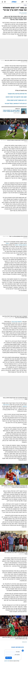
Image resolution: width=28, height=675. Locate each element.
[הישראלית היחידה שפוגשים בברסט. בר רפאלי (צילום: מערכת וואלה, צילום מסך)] (14, 226)
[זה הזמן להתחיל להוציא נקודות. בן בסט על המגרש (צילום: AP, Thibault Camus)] (14, 130)
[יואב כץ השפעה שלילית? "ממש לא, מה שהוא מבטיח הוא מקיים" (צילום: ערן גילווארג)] (14, 543)
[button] (22, 1)
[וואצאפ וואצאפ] (5, 1)
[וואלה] (14, 1)
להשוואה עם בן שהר (16, 321)
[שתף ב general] (2, 1)
